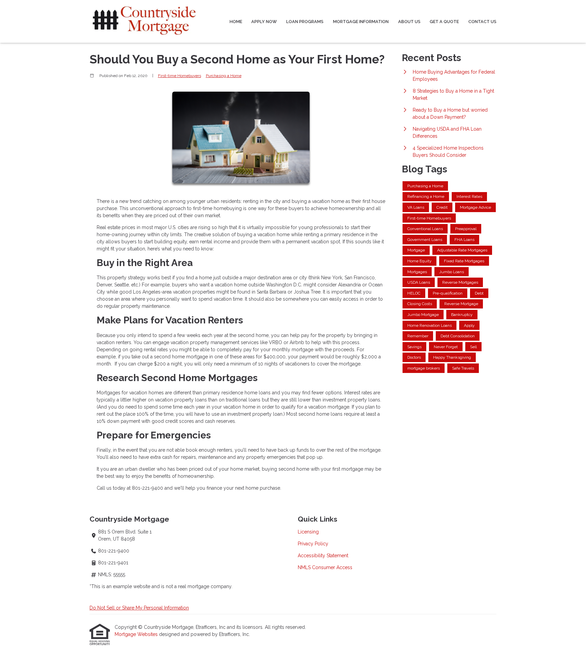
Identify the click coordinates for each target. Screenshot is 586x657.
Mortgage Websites (137, 634)
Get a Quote (444, 21)
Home (236, 21)
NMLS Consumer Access (325, 567)
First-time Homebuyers (179, 75)
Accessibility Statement (323, 555)
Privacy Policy (313, 543)
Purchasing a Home (223, 75)
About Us (409, 21)
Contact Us (482, 21)
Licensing (308, 531)
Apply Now (264, 21)
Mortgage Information (361, 21)
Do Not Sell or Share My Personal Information (139, 608)
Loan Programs (305, 21)
